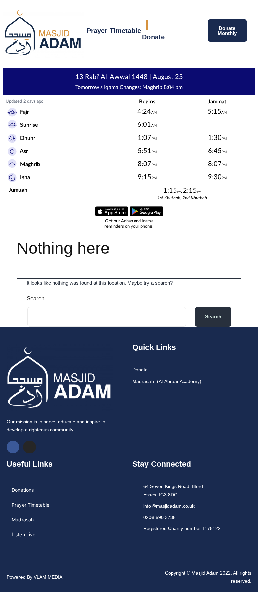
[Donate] (147, 25)
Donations (23, 490)
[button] (190, 32)
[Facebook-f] (13, 447)
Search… (38, 298)
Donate (153, 37)
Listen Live (23, 534)
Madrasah (23, 519)
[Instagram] (29, 447)
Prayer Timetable (114, 30)
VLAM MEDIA (48, 577)
